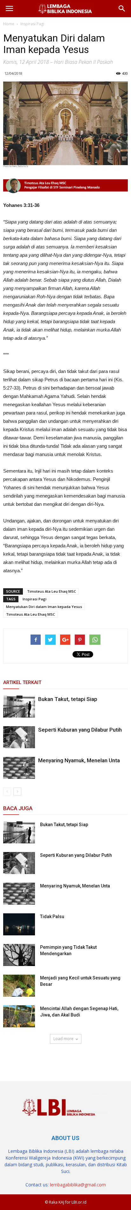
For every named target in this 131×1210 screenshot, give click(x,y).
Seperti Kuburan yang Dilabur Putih (80, 730)
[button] (122, 8)
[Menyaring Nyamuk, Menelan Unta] (19, 768)
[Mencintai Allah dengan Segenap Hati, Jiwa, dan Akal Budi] (19, 1016)
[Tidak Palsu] (19, 924)
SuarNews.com (19, 1057)
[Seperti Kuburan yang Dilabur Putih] (19, 737)
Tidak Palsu (52, 916)
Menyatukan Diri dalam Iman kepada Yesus (44, 606)
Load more (63, 1038)
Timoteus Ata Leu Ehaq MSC (51, 591)
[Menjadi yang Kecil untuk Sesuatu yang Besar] (19, 986)
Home (8, 24)
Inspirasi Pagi (34, 599)
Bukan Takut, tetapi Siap (67, 699)
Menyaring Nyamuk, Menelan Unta (79, 760)
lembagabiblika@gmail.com (78, 1185)
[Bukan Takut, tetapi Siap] (19, 707)
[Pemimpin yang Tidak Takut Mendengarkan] (19, 955)
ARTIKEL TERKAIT (22, 682)
